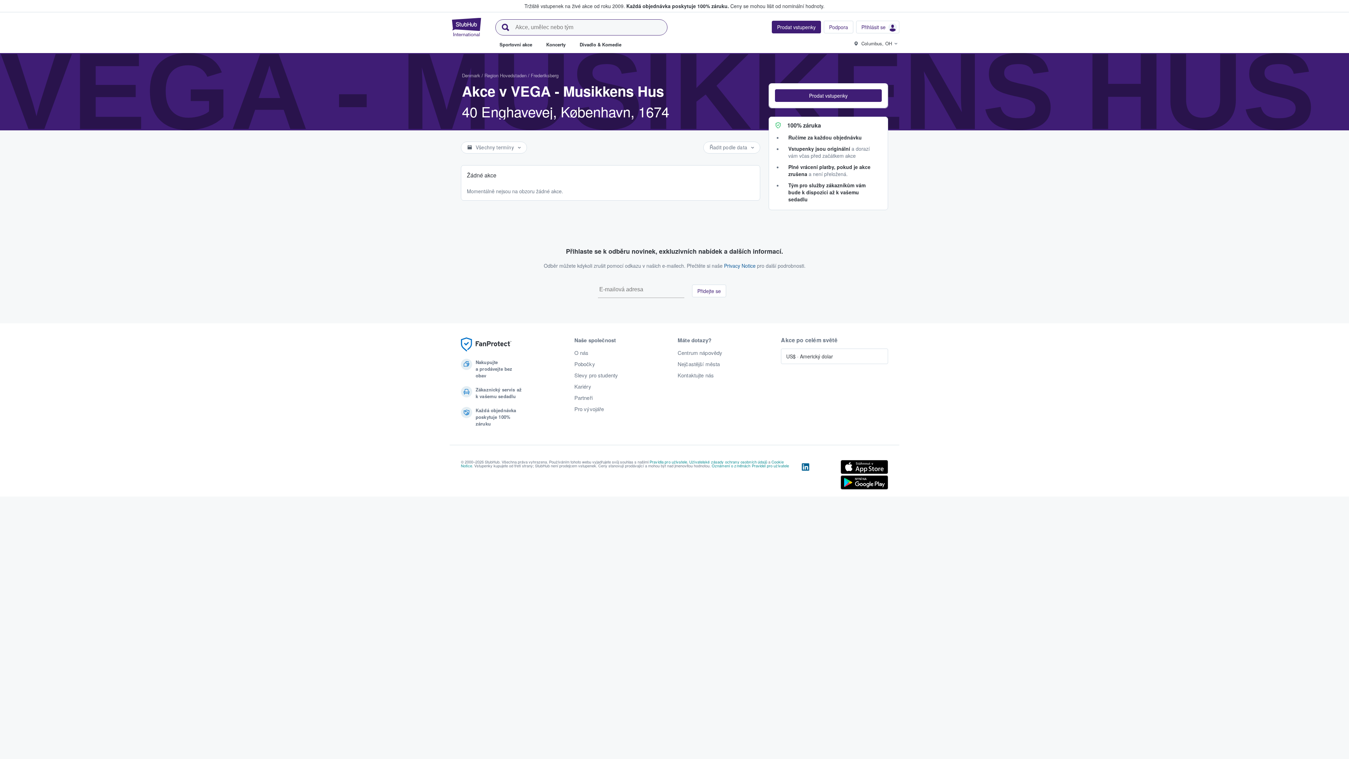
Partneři (583, 398)
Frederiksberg (545, 75)
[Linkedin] (805, 476)
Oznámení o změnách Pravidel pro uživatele (750, 465)
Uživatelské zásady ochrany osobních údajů (728, 462)
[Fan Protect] (486, 344)
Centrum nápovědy (700, 353)
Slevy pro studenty (596, 375)
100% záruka (804, 125)
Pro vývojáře (589, 409)
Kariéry (582, 386)
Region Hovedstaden (505, 75)
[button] (828, 95)
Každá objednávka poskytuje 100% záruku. (677, 5)
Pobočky (584, 364)
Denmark (471, 75)
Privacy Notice (740, 265)
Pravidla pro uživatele (668, 462)
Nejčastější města (699, 364)
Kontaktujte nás (696, 375)
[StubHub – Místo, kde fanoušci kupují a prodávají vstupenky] (466, 27)
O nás (581, 353)
